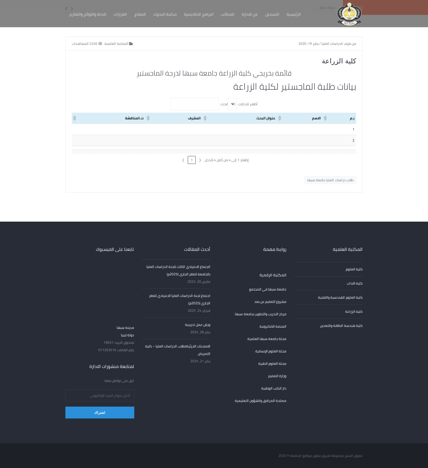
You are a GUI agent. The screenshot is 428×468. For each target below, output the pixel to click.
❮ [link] (200, 160)
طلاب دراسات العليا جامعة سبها (330, 180)
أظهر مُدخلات (247, 104)
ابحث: (224, 104)
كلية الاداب (355, 283)
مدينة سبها (125, 327)
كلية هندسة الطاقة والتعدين (341, 325)
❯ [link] (183, 160)
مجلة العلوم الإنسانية (271, 351)
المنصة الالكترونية (273, 326)
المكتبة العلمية (117, 43)
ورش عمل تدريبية (197, 324)
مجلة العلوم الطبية (272, 363)
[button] (325, 118)
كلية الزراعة (354, 311)
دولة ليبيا (127, 335)
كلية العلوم (354, 269)
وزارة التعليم (277, 376)
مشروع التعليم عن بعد (270, 301)
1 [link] (192, 160)
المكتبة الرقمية (273, 275)
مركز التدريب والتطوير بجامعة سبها (260, 314)
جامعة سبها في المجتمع (268, 289)
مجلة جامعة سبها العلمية (267, 339)
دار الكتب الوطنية (274, 388)
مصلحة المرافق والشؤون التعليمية (261, 400)
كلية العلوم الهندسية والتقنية (340, 297)
